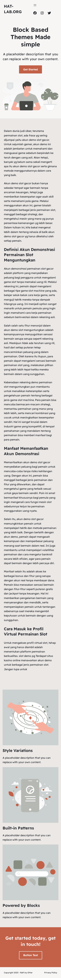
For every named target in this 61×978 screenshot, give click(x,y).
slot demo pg (27, 656)
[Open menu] (35, 5)
